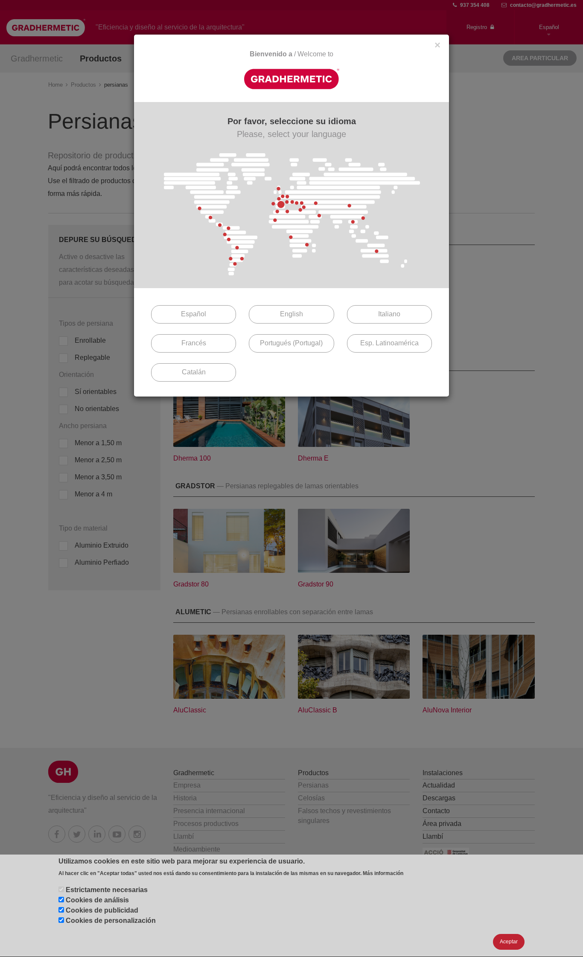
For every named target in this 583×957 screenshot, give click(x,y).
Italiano (389, 314)
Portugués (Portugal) (291, 343)
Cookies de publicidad (102, 910)
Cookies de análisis (97, 900)
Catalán (194, 372)
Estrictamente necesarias (107, 889)
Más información (383, 874)
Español (193, 314)
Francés (193, 343)
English (291, 314)
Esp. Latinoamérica (389, 343)
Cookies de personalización (111, 920)
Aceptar (509, 942)
